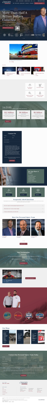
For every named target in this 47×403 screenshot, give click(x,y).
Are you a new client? (5, 361)
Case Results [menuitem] (27, 3)
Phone (4, 137)
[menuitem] (3, 401)
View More (7, 121)
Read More (37, 194)
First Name (5, 135)
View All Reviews (22, 263)
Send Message (12, 160)
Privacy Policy (14, 150)
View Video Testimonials (30, 278)
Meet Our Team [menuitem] (17, 3)
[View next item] (43, 257)
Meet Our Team (22, 243)
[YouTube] (42, 383)
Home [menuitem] (13, 3)
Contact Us (3, 394)
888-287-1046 (5, 383)
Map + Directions (22, 391)
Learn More (8, 194)
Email (12, 137)
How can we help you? (5, 363)
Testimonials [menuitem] (31, 3)
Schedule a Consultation (39, 3)
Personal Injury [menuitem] (22, 3)
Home (3, 388)
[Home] (6, 2)
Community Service (4, 392)
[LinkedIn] (44, 383)
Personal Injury (4, 391)
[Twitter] (39, 383)
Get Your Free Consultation (7, 27)
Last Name (13, 135)
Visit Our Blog (5, 346)
